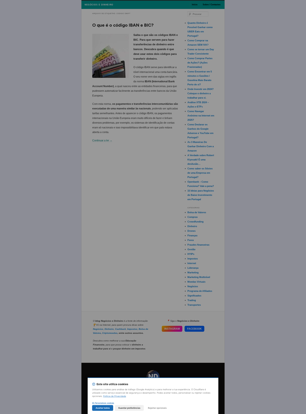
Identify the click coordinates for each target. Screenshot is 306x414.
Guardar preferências (129, 408)
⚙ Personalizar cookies (103, 403)
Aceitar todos (103, 408)
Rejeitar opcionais (157, 408)
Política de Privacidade (114, 396)
